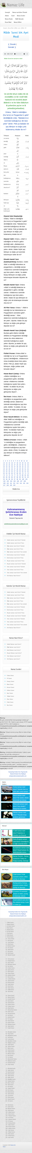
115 (24, 483)
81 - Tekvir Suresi (10, 1075)
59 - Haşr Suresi (9, 1033)
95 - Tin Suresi (9, 1101)
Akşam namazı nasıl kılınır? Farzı (15, 561)
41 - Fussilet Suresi (10, 999)
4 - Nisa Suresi (9, 928)
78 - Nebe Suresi (10, 1070)
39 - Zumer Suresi (10, 995)
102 (4, 481)
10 (21, 461)
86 (12, 477)
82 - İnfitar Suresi (10, 1077)
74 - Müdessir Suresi (11, 1061)
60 (22, 471)
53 (4, 471)
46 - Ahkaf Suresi (10, 1008)
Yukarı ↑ (4, 1146)
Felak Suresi (10, 702)
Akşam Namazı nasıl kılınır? (14, 653)
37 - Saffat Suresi (10, 989)
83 (4, 477)
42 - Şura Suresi (9, 1001)
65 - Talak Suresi (10, 1044)
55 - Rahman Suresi (10, 1024)
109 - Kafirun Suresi (10, 1128)
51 (25, 469)
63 (4, 473)
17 (14, 463)
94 (6, 479)
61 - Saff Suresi (9, 1037)
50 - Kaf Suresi (9, 1015)
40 (22, 467)
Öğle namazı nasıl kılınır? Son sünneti (17, 552)
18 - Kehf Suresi (9, 953)
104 (11, 481)
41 (25, 467)
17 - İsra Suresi (9, 951)
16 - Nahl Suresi (9, 949)
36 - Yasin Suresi (10, 988)
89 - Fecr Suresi (9, 1090)
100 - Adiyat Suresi (10, 1112)
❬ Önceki (12, 44)
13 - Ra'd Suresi (9, 944)
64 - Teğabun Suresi (10, 1042)
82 (28, 475)
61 (25, 471)
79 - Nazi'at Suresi (10, 1072)
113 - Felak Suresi (10, 1135)
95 (9, 479)
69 (20, 473)
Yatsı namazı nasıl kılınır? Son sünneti (17, 572)
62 (28, 471)
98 (17, 479)
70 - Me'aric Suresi (10, 1053)
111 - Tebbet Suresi (10, 1132)
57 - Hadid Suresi (10, 1028)
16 (12, 463)
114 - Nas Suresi (10, 1137)
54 (6, 471)
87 (14, 477)
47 (14, 469)
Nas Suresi (10, 705)
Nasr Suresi (10, 693)
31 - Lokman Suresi (10, 978)
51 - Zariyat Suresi (10, 1017)
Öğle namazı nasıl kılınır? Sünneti (15, 546)
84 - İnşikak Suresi (10, 1081)
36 (12, 467)
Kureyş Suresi (10, 681)
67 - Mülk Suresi (9, 1048)
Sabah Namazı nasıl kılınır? (14, 644)
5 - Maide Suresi (10, 929)
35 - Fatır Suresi (9, 986)
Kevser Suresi (10, 687)
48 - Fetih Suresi (10, 1011)
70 (22, 473)
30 (22, 465)
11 (24, 461)
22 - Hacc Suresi (10, 962)
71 (25, 473)
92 (28, 477)
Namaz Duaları (9, 19)
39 (20, 467)
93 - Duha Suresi (10, 1097)
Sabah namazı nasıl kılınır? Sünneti (16, 540)
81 (25, 475)
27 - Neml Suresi (10, 971)
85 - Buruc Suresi (10, 1083)
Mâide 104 (24, 28)
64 (6, 473)
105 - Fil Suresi (9, 1121)
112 (14, 483)
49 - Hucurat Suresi (10, 1013)
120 (14, 485)
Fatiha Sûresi (10, 675)
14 (6, 463)
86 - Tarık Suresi (9, 1084)
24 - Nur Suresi (9, 966)
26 (12, 465)
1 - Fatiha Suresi (10, 922)
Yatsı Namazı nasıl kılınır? (14, 656)
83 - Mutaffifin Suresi (10, 1079)
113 (17, 483)
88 (17, 477)
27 (14, 465)
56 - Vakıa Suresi (10, 1026)
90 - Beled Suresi (10, 1092)
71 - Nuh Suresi (9, 1055)
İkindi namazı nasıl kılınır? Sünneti (16, 555)
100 (23, 479)
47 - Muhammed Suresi (11, 1010)
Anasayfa (7, 12)
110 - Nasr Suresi (10, 1130)
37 (14, 467)
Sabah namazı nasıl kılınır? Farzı (15, 543)
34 (6, 467)
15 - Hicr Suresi (9, 947)
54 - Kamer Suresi (10, 1022)
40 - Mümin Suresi (10, 997)
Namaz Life (13, 1145)
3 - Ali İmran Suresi (10, 926)
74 (6, 475)
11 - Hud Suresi (9, 940)
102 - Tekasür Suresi (11, 1115)
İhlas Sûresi (10, 699)
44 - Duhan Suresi (10, 1004)
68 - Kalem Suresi (10, 1050)
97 (14, 479)
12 (27, 461)
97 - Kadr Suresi (9, 1106)
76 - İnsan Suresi (10, 1064)
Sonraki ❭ (12, 47)
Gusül (12, 15)
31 (25, 465)
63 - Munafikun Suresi (11, 1041)
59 (20, 471)
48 (17, 469)
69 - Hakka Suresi (10, 1051)
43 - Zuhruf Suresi (10, 1002)
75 (9, 475)
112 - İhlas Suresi (10, 1133)
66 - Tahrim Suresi (10, 1046)
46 (12, 469)
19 (20, 463)
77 (14, 475)
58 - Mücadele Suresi (11, 1032)
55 (9, 471)
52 (28, 469)
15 (9, 463)
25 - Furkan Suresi (10, 968)
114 (21, 483)
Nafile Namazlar (19, 19)
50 (22, 469)
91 (25, 477)
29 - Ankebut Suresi (10, 975)
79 (20, 475)
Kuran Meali (8, 22)
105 (14, 481)
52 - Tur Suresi (9, 1019)
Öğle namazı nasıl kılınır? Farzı (15, 549)
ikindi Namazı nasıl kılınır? (14, 650)
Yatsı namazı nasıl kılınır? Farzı (15, 569)
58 (17, 471)
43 (4, 469)
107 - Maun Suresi (10, 1124)
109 (4, 483)
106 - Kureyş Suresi (10, 1123)
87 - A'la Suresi (9, 1086)
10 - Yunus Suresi (10, 938)
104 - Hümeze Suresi (11, 1119)
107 (21, 481)
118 (8, 485)
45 (9, 469)
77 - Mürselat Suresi (10, 1068)
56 (12, 471)
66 (12, 473)
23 (4, 465)
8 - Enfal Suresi (9, 935)
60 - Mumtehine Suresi (11, 1035)
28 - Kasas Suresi (10, 973)
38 (17, 467)
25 (9, 465)
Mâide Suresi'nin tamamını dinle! (13, 58)
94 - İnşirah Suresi (10, 1099)
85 (9, 477)
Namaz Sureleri (21, 15)
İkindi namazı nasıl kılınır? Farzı (15, 558)
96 (12, 479)
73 (4, 475)
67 (14, 473)
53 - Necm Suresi (10, 1020)
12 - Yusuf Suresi (10, 942)
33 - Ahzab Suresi (10, 982)
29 (20, 465)
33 (4, 467)
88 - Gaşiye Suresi (10, 1088)
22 (28, 463)
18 (17, 463)
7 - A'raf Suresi (9, 933)
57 (14, 471)
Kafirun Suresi (10, 690)
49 (20, 469)
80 (22, 475)
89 (20, 477)
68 (17, 473)
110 (8, 483)
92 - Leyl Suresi (9, 1095)
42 (28, 467)
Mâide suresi (17, 28)
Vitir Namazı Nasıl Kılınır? (13, 575)
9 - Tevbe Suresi (9, 937)
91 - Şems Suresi (10, 1093)
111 (11, 483)
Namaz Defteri (17, 22)
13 (4, 463)
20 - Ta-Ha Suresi (10, 959)
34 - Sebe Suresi (10, 984)
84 (6, 477)
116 (27, 483)
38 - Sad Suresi (9, 991)
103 (8, 481)
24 (6, 465)
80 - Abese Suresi (10, 1074)
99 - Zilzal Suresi (10, 1110)
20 (22, 463)
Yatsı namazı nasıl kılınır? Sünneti (16, 566)
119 (11, 485)
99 (20, 479)
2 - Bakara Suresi (10, 924)
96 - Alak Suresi (9, 1105)
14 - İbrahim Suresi (10, 946)
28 (17, 465)
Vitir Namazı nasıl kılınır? (13, 659)
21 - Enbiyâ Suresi (10, 960)
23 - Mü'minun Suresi (11, 964)
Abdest (7, 15)
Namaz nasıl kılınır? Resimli (19, 12)
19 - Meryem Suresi (10, 955)
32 (28, 465)
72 (28, 473)
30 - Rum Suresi (9, 977)
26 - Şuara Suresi (10, 969)
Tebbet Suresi (10, 696)
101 (26, 479)
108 (25, 481)
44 (6, 469)
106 (18, 481)
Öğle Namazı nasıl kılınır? (13, 647)
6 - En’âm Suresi (10, 931)
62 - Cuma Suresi (10, 1039)
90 (22, 477)
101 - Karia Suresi (10, 1114)
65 (9, 473)
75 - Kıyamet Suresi (10, 1062)
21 (25, 463)
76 (12, 475)
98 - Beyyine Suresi (10, 1108)
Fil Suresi (9, 678)
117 (4, 485)
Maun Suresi (10, 684)
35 (9, 467)
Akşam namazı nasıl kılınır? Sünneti (16, 563)
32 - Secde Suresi (10, 980)
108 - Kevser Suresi (10, 1126)
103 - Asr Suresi (9, 1117)
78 (17, 475)
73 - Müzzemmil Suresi (11, 1059)
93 (4, 479)
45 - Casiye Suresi (10, 1006)
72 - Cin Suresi (9, 1057)
